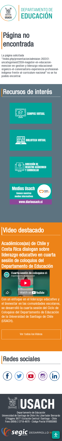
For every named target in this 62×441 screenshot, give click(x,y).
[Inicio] (30, 13)
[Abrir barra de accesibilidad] (56, 435)
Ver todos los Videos (31, 334)
